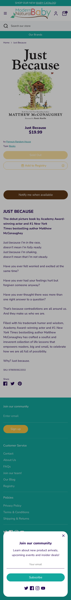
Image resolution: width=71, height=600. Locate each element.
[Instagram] (37, 588)
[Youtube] (43, 588)
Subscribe (35, 577)
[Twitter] (26, 588)
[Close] (63, 535)
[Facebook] (32, 588)
